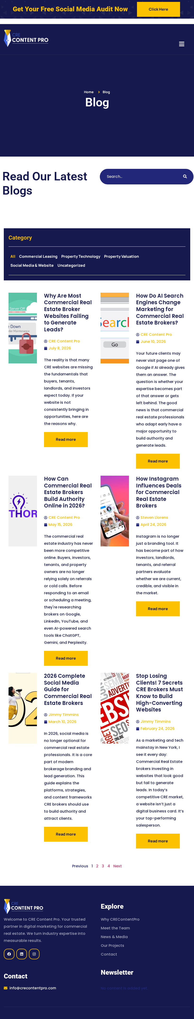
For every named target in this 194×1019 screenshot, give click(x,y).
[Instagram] (34, 954)
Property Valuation (121, 256)
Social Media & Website (32, 265)
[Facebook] (9, 954)
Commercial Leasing (38, 256)
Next (117, 866)
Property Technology (80, 256)
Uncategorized (71, 265)
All (12, 256)
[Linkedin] (21, 954)
